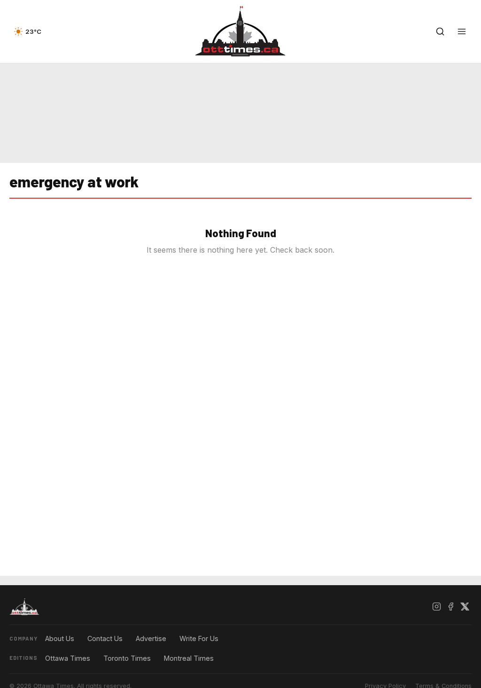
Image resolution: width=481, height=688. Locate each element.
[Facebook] (450, 607)
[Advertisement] (240, 113)
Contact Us (105, 638)
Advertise (151, 638)
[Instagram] (436, 607)
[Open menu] (462, 31)
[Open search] (440, 31)
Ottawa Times (67, 658)
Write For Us (198, 638)
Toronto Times (127, 658)
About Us (59, 638)
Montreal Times (189, 658)
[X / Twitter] (465, 607)
